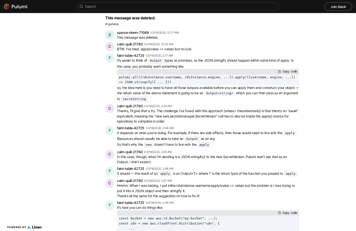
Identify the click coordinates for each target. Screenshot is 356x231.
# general (111, 24)
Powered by (16, 227)
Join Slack (338, 7)
